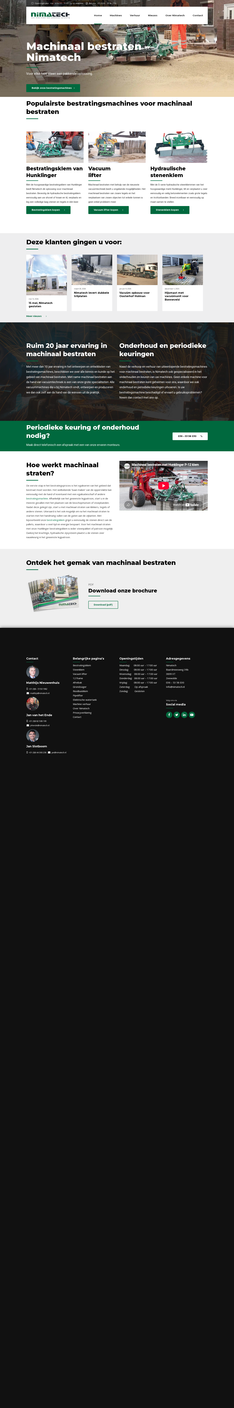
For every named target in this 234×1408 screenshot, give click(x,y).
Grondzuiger (80, 686)
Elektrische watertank (85, 699)
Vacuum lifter (80, 673)
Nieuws (152, 15)
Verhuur (135, 15)
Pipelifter (78, 695)
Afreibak (77, 682)
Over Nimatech (175, 15)
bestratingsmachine (37, 498)
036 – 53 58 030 (175, 682)
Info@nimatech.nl (175, 686)
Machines (116, 15)
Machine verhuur (82, 704)
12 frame (78, 678)
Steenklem (78, 669)
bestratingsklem (56, 520)
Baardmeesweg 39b (177, 669)
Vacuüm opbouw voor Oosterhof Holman (134, 294)
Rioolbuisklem (80, 691)
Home (98, 15)
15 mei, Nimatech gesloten (41, 304)
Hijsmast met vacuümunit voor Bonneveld (176, 296)
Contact (198, 15)
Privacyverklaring (82, 712)
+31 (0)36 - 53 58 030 (106, 3)
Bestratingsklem (82, 665)
